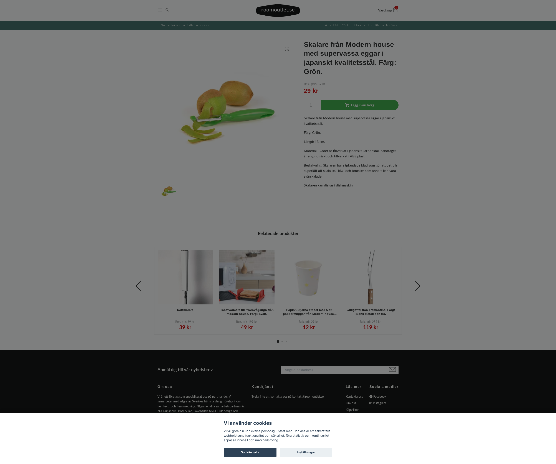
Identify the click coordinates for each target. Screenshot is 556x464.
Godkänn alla (250, 452)
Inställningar (306, 452)
